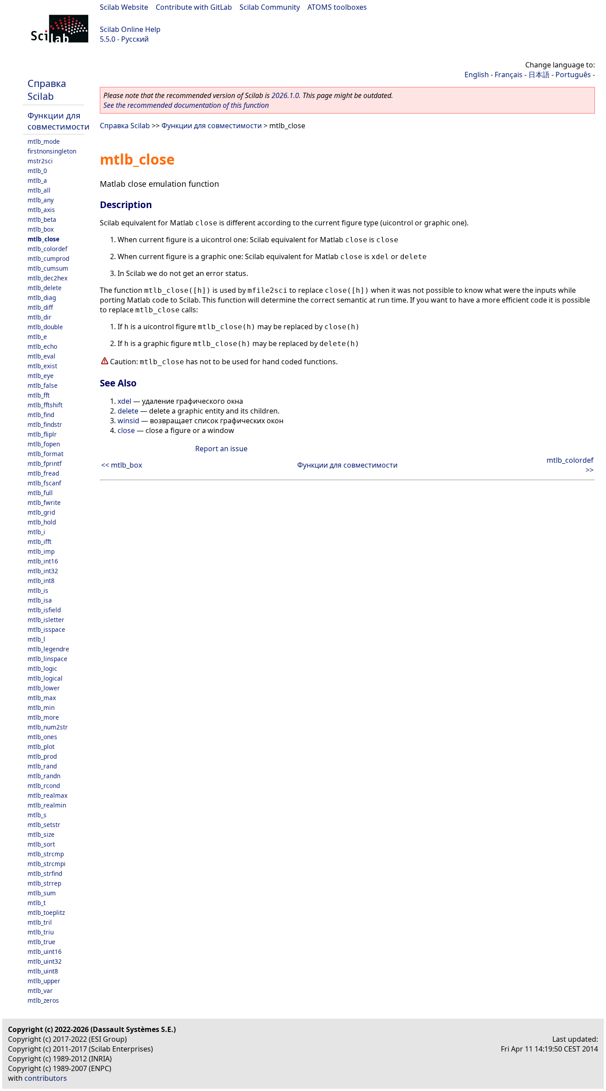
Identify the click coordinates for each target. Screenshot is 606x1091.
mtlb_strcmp (46, 854)
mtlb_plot (41, 746)
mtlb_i (36, 532)
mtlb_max (42, 697)
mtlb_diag (42, 297)
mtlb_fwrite (44, 502)
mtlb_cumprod (48, 258)
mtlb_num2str (48, 727)
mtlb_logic (42, 668)
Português (573, 74)
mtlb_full (40, 492)
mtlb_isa (40, 600)
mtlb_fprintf (45, 463)
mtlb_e (37, 336)
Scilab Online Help (130, 29)
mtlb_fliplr (42, 434)
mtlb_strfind (45, 873)
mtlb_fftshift (45, 405)
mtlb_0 (37, 170)
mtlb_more (43, 717)
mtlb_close (43, 239)
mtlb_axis (41, 209)
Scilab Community (270, 7)
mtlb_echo (42, 346)
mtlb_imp (41, 551)
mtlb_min (41, 707)
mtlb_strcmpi (47, 863)
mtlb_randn (44, 776)
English (476, 74)
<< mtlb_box (121, 465)
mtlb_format (45, 453)
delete (128, 411)
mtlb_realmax (47, 795)
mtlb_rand (42, 766)
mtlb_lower (44, 688)
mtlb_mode (44, 141)
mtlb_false (43, 385)
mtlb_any (41, 200)
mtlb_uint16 (45, 951)
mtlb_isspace (46, 629)
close (126, 430)
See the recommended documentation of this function (186, 105)
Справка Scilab (47, 89)
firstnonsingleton (52, 151)
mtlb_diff (40, 307)
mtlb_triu (41, 932)
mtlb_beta (42, 219)
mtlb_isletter (46, 619)
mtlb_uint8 (43, 971)
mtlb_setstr (44, 824)
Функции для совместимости (59, 121)
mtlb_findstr (45, 424)
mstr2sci (40, 161)
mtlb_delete (45, 288)
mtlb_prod (42, 756)
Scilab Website (124, 7)
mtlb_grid (41, 512)
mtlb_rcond (44, 785)
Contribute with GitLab (194, 7)
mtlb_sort (41, 844)
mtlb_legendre (48, 649)
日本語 (539, 74)
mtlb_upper (44, 981)
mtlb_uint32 (45, 961)
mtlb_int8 (41, 580)
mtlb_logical (45, 678)
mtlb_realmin (47, 805)
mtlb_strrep (44, 883)
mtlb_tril (40, 922)
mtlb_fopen (44, 444)
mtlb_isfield (44, 610)
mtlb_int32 (43, 571)
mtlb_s (37, 815)
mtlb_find (41, 414)
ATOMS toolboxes (337, 7)
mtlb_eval (41, 356)
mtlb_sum (42, 893)
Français (509, 74)
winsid (128, 420)
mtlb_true (41, 941)
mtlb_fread (43, 473)
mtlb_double (45, 327)
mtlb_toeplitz (46, 912)
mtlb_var (40, 990)
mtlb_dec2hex (47, 278)
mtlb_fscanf (44, 483)
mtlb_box (41, 229)
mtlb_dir (39, 317)
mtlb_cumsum (48, 268)
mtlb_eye (41, 375)
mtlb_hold (42, 522)
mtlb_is (38, 590)
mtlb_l (36, 639)
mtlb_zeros (43, 1000)
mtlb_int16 (43, 561)
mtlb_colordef (47, 248)
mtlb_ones (42, 737)
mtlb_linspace (47, 658)
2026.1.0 (285, 95)
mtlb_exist (42, 366)
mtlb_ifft (39, 541)
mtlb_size (41, 834)
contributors (45, 1078)
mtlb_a (37, 180)
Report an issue (221, 448)
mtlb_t (37, 902)
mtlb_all (39, 190)
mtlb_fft (39, 395)
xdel (124, 401)
